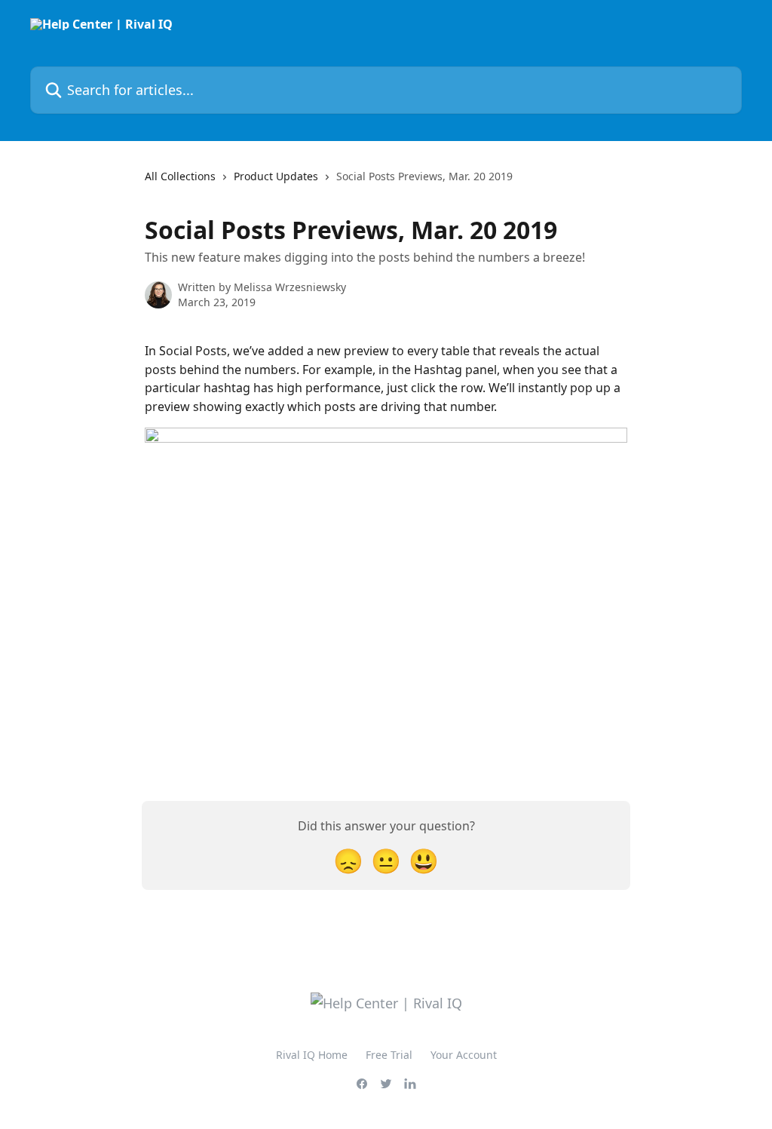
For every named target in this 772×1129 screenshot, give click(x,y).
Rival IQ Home (312, 1055)
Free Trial (389, 1055)
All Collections (180, 176)
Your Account (463, 1055)
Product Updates (276, 176)
